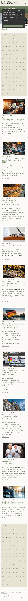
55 (6, 66)
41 (6, 58)
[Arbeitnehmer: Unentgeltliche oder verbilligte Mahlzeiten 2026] (14, 148)
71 (13, 74)
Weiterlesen (5, 136)
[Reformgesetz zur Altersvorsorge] (14, 450)
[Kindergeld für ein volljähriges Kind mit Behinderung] (14, 492)
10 (19, 39)
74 (24, 74)
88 (24, 81)
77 (10, 78)
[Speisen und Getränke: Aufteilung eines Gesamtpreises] (14, 107)
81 (24, 78)
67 (24, 70)
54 (3, 66)
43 (13, 58)
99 (13, 89)
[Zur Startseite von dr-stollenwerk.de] (9, 2)
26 (3, 50)
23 (17, 46)
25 (24, 46)
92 (13, 85)
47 (3, 62)
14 (10, 42)
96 (3, 89)
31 (20, 50)
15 (13, 42)
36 (13, 54)
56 (10, 66)
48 (6, 62)
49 (10, 62)
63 (10, 70)
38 (20, 54)
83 (6, 81)
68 (3, 74)
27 (6, 50)
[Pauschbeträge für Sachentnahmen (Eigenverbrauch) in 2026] (14, 190)
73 (20, 74)
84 (10, 81)
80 (20, 78)
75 (3, 78)
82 (3, 81)
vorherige (13, 35)
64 (13, 70)
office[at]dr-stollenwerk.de (6, 597)
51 (17, 62)
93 (17, 85)
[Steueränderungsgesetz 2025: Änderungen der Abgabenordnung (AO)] (14, 314)
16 (17, 42)
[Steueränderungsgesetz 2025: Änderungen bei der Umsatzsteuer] (14, 404)
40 (3, 58)
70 (10, 74)
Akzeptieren (18, 26)
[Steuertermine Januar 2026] (14, 234)
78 (13, 78)
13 (6, 42)
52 (20, 62)
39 (24, 54)
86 (17, 81)
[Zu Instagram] (26, 26)
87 (20, 81)
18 (24, 42)
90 (6, 85)
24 (20, 46)
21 (10, 46)
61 (3, 70)
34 (6, 54)
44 (17, 58)
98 (10, 89)
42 (10, 58)
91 (10, 85)
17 (20, 42)
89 (3, 85)
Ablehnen (7, 26)
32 (24, 50)
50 (13, 62)
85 (13, 81)
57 (13, 66)
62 (6, 70)
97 (6, 89)
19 (3, 46)
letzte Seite (5, 93)
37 (17, 54)
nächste (18, 89)
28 (10, 50)
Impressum (10, 597)
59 (20, 66)
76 (6, 78)
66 (20, 70)
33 (3, 54)
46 (24, 58)
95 (24, 85)
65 (17, 70)
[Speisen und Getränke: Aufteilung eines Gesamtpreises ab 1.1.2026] (14, 271)
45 (20, 58)
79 (17, 78)
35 (10, 54)
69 (6, 74)
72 (17, 74)
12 (3, 42)
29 (13, 50)
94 (20, 85)
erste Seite (5, 35)
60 (24, 66)
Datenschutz (16, 597)
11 (22, 39)
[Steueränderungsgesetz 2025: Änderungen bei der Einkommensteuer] (14, 359)
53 (24, 62)
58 (17, 66)
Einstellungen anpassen (13, 22)
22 (13, 46)
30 (17, 50)
